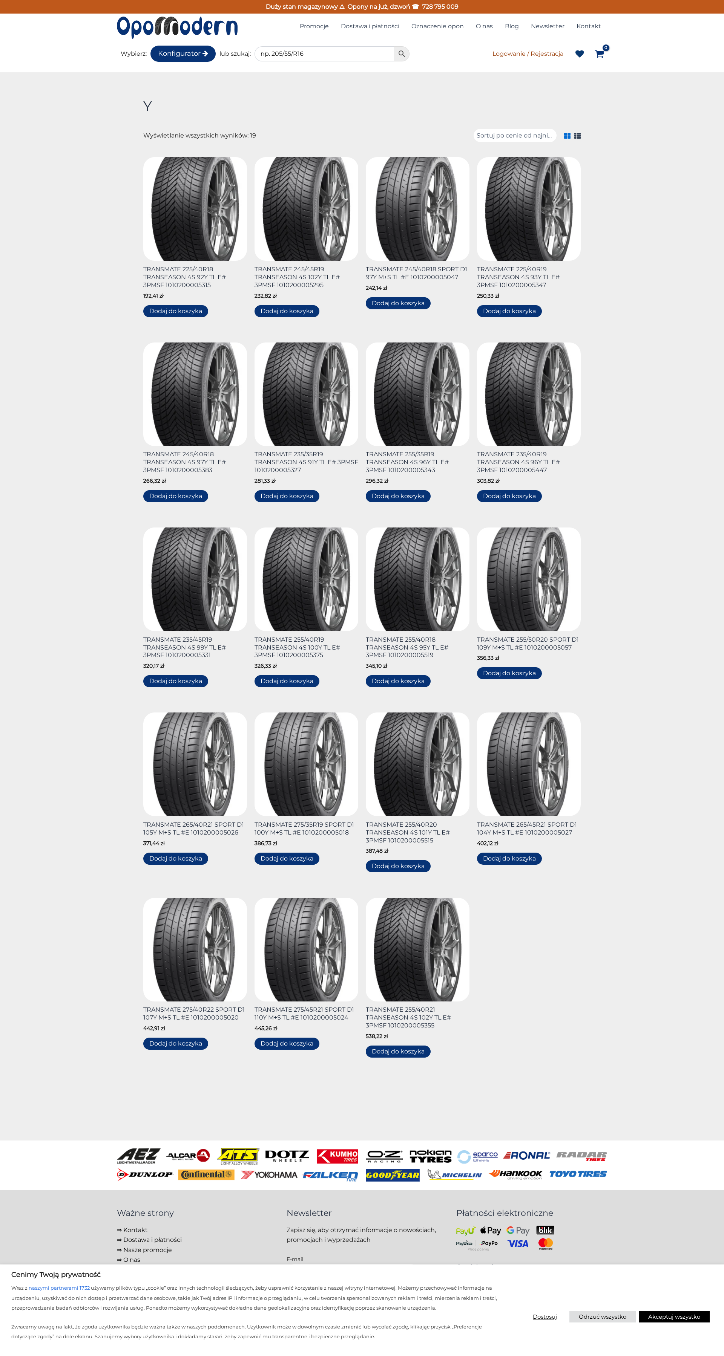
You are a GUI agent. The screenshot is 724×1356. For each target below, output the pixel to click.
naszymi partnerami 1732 (59, 1288)
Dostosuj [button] (545, 1316)
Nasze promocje (147, 1250)
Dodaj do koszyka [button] (175, 311)
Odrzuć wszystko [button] (602, 1316)
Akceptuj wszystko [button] (674, 1316)
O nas (131, 1259)
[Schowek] (579, 54)
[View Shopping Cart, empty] (599, 55)
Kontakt (135, 1230)
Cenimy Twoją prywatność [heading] (56, 1274)
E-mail (295, 1259)
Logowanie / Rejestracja (527, 53)
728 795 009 (440, 6)
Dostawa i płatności (152, 1239)
